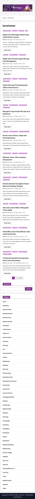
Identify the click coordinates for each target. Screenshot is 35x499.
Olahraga (5, 417)
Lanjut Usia (6, 389)
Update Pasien (7, 480)
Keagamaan (6, 361)
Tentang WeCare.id (8, 468)
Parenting (6, 425)
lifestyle (5, 401)
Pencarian (7, 284)
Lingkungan (6, 405)
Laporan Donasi (7, 393)
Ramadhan (6, 440)
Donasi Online (7, 153)
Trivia (4, 476)
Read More (8, 50)
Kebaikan (5, 365)
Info (26, 30)
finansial (5, 345)
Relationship (6, 448)
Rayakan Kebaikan (24, 131)
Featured (21, 30)
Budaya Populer (7, 321)
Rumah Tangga (7, 254)
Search (29, 289)
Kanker (5, 357)
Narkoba (5, 413)
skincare (5, 464)
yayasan (5, 484)
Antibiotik (6, 305)
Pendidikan (6, 428)
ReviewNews (29, 495)
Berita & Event (7, 30)
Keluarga (5, 369)
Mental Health (7, 409)
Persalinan (6, 432)
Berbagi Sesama (8, 313)
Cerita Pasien (7, 329)
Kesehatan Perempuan (10, 381)
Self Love (5, 460)
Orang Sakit (22, 55)
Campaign (6, 325)
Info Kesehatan (14, 55)
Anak (4, 301)
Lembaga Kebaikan (8, 397)
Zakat (4, 488)
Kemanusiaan (23, 105)
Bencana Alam (7, 309)
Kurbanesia (6, 385)
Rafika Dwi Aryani (8, 39)
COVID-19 (15, 30)
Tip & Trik (5, 472)
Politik (5, 436)
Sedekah (5, 456)
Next (20, 278)
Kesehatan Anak (8, 377)
